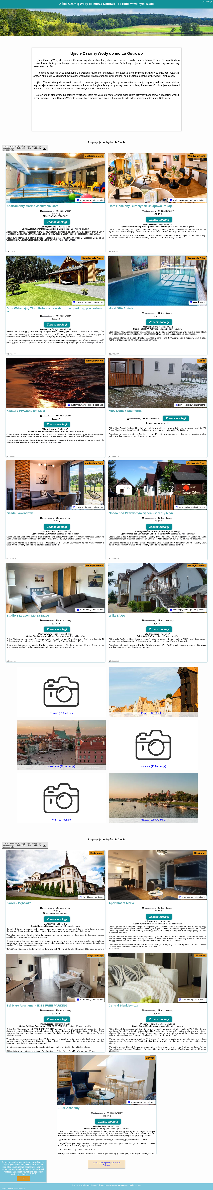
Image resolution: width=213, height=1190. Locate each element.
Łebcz (201, 360)
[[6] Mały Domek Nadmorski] (157, 383)
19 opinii (167, 636)
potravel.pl (207, 1)
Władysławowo (196, 156)
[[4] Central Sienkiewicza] (157, 978)
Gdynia (150, 1057)
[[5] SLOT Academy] (106, 1080)
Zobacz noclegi (57, 222)
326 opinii (169, 329)
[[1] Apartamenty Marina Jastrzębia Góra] (55, 178)
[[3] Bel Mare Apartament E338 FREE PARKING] (55, 978)
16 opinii (182, 226)
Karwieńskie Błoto (92, 258)
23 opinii (171, 1026)
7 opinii (73, 636)
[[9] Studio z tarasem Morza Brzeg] (55, 588)
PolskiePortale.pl (18, 1189)
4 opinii (117, 1128)
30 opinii (183, 534)
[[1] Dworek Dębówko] (55, 875)
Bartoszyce (96, 853)
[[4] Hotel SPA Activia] (157, 281)
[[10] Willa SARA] (157, 588)
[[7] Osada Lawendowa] (55, 485)
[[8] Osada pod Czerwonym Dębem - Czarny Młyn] (157, 485)
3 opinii (68, 534)
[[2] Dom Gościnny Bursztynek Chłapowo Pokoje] (157, 178)
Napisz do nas (135, 1185)
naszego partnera (67, 240)
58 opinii (80, 1026)
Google (40, 1162)
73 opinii (170, 924)
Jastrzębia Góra (94, 156)
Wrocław (200, 955)
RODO (33, 1174)
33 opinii (72, 431)
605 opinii (67, 926)
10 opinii (92, 331)
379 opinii (76, 229)
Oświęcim (199, 853)
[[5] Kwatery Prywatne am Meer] (55, 383)
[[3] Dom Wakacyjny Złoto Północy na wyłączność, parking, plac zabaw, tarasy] (55, 281)
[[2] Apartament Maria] (157, 875)
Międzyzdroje (95, 955)
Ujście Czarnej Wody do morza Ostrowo (106, 1164)
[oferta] (78, 200)
